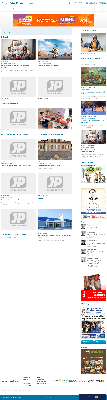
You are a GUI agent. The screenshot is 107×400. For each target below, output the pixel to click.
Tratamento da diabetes (9, 103)
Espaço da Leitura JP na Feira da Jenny (51, 134)
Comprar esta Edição (86, 342)
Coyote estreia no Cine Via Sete (48, 65)
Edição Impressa (16, 9)
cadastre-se (79, 4)
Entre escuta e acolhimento (10, 200)
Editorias (27, 9)
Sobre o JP (26, 377)
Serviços (101, 9)
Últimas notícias (89, 30)
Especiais (71, 9)
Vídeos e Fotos (82, 9)
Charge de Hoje (87, 162)
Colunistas (37, 9)
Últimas (5, 9)
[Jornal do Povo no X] (42, 397)
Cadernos (62, 9)
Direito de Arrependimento (42, 380)
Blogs (54, 9)
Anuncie (25, 379)
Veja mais (102, 3)
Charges (93, 9)
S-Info (67, 390)
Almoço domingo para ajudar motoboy (14, 134)
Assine (39, 377)
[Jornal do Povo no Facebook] (46, 397)
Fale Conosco (41, 383)
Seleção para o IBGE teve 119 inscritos (13, 234)
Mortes (40, 102)
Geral (5, 37)
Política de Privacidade (27, 384)
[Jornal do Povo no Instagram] (51, 397)
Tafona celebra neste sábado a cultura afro (16, 165)
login (80, 2)
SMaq (104, 390)
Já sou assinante (99, 342)
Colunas (47, 9)
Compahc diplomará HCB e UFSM (49, 165)
